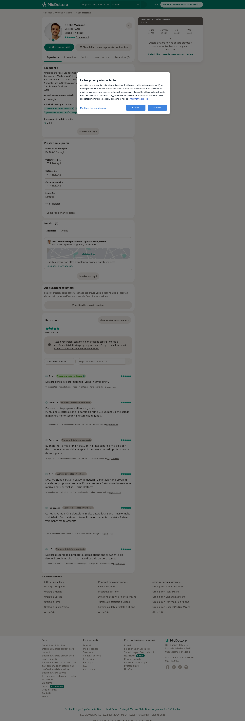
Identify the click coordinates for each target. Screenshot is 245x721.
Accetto (157, 108)
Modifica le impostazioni (93, 108)
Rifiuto (135, 108)
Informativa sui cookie (140, 99)
